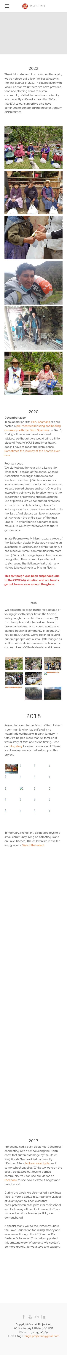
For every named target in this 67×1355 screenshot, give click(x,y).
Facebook (10, 1180)
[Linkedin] (43, 1317)
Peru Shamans (40, 422)
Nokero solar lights (37, 1163)
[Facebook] (23, 1317)
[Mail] (37, 1317)
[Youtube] (30, 1317)
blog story (15, 746)
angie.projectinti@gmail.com (42, 1336)
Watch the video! (33, 845)
